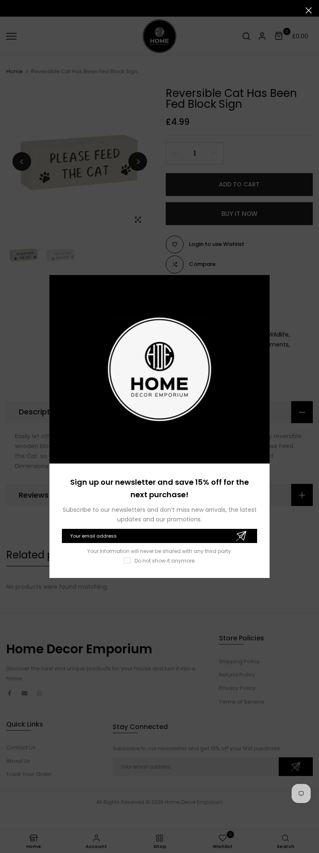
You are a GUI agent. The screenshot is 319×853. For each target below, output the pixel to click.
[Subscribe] (241, 536)
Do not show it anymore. (165, 560)
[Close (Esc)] (308, 10)
